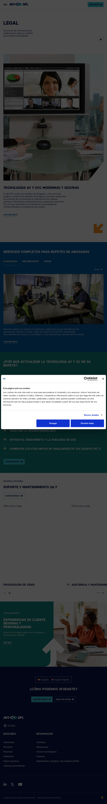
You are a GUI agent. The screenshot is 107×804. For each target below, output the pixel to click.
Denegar (53, 423)
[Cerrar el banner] (103, 379)
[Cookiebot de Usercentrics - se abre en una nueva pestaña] (86, 379)
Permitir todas (87, 423)
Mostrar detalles (91, 415)
